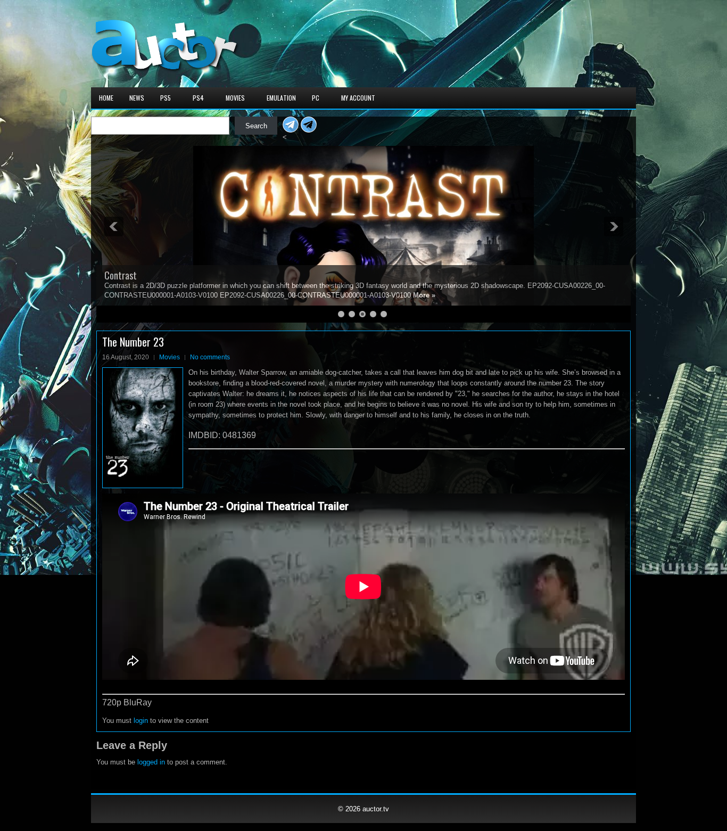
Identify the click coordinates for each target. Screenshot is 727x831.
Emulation (281, 97)
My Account (358, 97)
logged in (151, 762)
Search (256, 126)
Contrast (120, 275)
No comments (210, 357)
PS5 (165, 97)
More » (424, 295)
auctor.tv (375, 809)
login (141, 721)
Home (106, 97)
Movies (235, 97)
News (136, 97)
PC (315, 97)
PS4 (198, 97)
